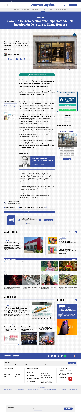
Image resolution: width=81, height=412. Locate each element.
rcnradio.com (73, 389)
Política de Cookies (38, 410)
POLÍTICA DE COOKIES (31, 381)
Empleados (12, 1)
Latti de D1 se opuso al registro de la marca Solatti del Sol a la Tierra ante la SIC (13, 244)
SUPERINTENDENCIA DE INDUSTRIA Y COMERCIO (46, 382)
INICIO (5, 372)
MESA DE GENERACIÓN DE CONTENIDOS (46, 373)
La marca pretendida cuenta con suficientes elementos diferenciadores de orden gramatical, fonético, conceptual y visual (66, 315)
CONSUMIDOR (35, 9)
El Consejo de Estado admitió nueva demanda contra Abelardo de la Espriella (28, 328)
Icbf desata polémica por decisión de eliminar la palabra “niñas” (46, 329)
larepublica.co (8, 389)
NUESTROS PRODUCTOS (32, 375)
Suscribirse (73, 5)
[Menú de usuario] (64, 5)
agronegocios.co (19, 389)
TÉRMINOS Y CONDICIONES (33, 378)
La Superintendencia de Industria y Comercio (32, 207)
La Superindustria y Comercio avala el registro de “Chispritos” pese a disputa (68, 241)
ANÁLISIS (49, 9)
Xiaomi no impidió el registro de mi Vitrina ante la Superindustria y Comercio (67, 309)
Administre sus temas (30, 211)
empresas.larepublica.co (33, 389)
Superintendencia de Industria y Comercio (40, 1)
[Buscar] (10, 5)
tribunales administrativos (63, 1)
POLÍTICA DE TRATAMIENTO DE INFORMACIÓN (47, 378)
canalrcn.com (62, 389)
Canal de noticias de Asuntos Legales (38, 74)
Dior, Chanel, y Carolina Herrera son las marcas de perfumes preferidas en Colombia (9, 107)
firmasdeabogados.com (49, 389)
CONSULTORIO (25, 9)
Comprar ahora (67, 105)
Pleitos (60, 299)
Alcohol (26, 1)
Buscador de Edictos (61, 9)
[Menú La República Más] (5, 5)
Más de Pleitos (11, 231)
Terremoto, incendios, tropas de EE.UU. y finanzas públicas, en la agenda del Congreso (11, 328)
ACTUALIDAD (16, 9)
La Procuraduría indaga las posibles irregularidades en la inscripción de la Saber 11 (17, 310)
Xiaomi (53, 1)
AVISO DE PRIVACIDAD (45, 375)
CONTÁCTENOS (30, 372)
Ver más (66, 159)
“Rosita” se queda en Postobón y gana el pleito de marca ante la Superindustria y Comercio (68, 251)
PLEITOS (43, 9)
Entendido (68, 408)
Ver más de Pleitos (71, 231)
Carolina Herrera (10, 207)
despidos (20, 1)
